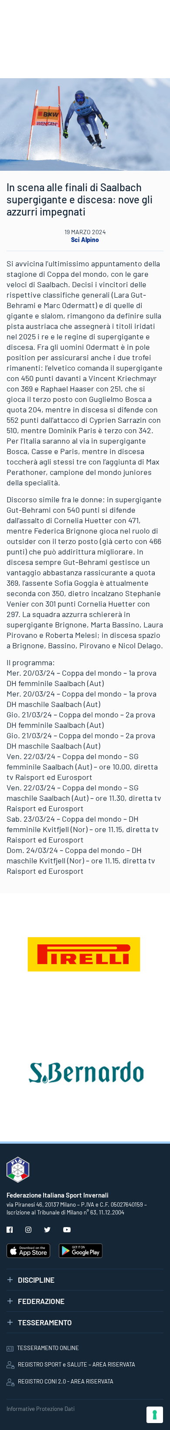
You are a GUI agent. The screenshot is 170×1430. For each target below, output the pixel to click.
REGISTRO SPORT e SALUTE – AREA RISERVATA (76, 1364)
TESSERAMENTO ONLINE (48, 1347)
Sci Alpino (85, 239)
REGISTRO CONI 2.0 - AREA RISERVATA (65, 1381)
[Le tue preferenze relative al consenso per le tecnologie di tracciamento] (154, 1415)
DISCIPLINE (36, 1279)
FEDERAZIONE (41, 1301)
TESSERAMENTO (45, 1322)
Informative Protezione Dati (41, 1408)
